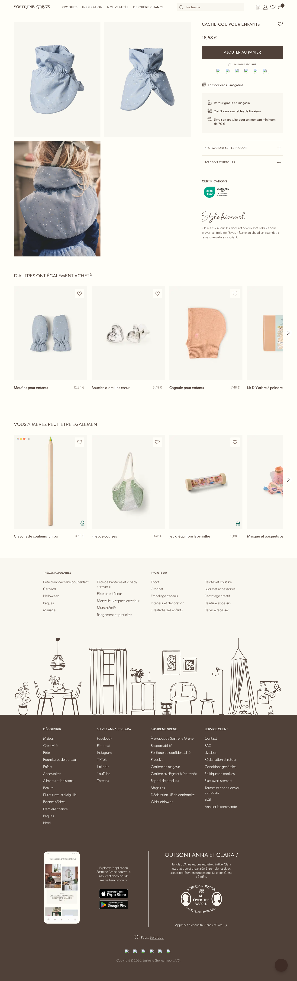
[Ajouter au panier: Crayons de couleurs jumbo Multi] (81, 543)
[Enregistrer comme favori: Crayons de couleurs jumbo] (79, 442)
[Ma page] (265, 7)
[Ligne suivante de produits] (288, 333)
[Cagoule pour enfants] (205, 333)
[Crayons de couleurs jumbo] (50, 482)
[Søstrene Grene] (32, 7)
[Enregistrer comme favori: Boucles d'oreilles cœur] (157, 293)
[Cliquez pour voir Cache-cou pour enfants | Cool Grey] (57, 79)
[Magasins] (258, 7)
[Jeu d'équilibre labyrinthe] (205, 482)
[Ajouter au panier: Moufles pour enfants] (81, 395)
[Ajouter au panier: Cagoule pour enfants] (237, 395)
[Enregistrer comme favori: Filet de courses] (157, 442)
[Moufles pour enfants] (50, 333)
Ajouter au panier (242, 52)
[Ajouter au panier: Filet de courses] (159, 543)
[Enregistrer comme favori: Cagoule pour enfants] (235, 293)
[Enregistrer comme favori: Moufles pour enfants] (79, 293)
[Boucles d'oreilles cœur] (128, 333)
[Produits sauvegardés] (273, 7)
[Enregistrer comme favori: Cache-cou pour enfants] (280, 24)
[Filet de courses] (128, 482)
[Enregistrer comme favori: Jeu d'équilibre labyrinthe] (235, 442)
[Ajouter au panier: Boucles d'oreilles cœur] (159, 395)
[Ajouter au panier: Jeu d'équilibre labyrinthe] (237, 543)
